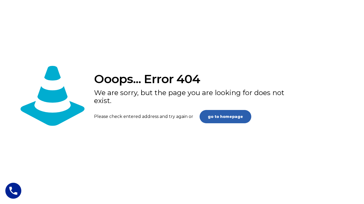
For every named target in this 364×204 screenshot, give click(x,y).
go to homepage (225, 116)
